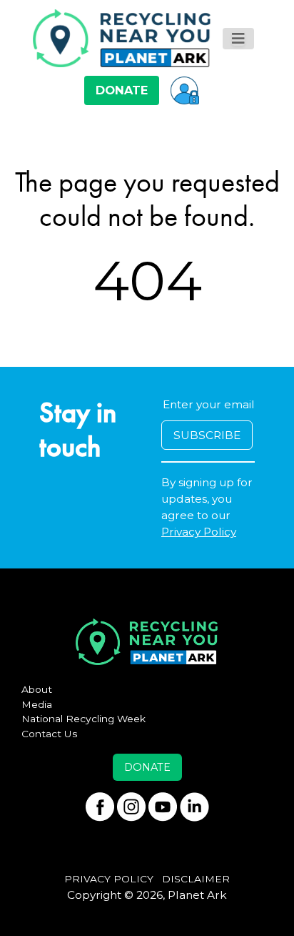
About (36, 689)
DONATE (122, 90)
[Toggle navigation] (238, 38)
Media (36, 704)
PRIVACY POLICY (108, 879)
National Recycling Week (83, 718)
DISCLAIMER (196, 879)
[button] (185, 90)
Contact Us (49, 733)
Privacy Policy (198, 531)
